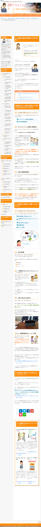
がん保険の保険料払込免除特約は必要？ (8, 98)
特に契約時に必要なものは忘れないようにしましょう (27, 99)
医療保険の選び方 (6, 166)
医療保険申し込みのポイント (7, 175)
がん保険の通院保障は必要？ (8, 91)
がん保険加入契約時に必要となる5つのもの (25, 97)
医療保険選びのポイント (4, 15)
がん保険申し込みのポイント (7, 139)
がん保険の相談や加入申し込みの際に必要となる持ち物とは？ (13, 1)
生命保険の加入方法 (37, 15)
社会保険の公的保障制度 (6, 197)
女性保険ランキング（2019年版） (6, 187)
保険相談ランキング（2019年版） (6, 212)
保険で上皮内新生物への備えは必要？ (8, 118)
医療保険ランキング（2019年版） (6, 171)
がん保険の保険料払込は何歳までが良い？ (8, 125)
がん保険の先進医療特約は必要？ (8, 94)
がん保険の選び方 (6, 103)
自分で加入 (4, 214)
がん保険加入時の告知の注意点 (8, 149)
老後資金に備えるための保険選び (6, 226)
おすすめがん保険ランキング (29, 15)
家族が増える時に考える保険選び (6, 222)
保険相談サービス (5, 204)
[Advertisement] (20, 28)
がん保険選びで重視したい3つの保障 (8, 111)
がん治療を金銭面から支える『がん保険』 (6, 74)
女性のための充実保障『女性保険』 (6, 179)
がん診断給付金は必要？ (8, 80)
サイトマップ (20, 524)
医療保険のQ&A (6, 168)
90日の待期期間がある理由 (8, 101)
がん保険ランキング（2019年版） (6, 136)
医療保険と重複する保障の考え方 (8, 115)
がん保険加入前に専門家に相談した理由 (8, 153)
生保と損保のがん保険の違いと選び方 (8, 129)
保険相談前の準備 (6, 208)
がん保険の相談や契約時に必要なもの (8, 143)
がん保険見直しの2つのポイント (8, 133)
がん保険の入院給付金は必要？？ (8, 83)
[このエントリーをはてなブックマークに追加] (20, 411)
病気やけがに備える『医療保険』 (6, 161)
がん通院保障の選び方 (8, 121)
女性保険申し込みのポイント (7, 190)
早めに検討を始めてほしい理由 (8, 146)
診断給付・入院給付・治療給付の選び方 (8, 107)
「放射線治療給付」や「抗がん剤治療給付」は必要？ (8, 87)
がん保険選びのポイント (21, 15)
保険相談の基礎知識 (7, 206)
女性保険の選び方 (6, 184)
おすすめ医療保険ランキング (12, 15)
